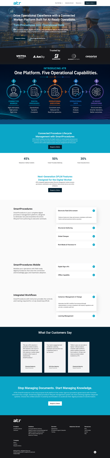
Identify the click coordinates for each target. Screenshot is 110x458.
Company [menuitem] (16, 440)
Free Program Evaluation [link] (37, 38)
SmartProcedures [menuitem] (17, 428)
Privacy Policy (16, 453)
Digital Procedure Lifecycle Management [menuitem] (38, 430)
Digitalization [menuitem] (54, 428)
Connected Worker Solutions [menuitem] (35, 428)
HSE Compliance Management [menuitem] (35, 433)
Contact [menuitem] (15, 444)
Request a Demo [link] (90, 3)
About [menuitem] (14, 442)
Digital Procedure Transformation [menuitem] (36, 432)
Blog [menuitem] (86, 428)
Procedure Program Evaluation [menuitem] (58, 430)
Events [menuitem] (86, 432)
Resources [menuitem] (88, 426)
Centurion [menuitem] (15, 430)
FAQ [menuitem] (86, 433)
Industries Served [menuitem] (75, 426)
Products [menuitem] (16, 426)
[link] (17, 3)
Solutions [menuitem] (31, 426)
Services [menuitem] (53, 426)
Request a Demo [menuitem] (17, 445)
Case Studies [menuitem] (88, 430)
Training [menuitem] (53, 432)
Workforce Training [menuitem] (32, 435)
